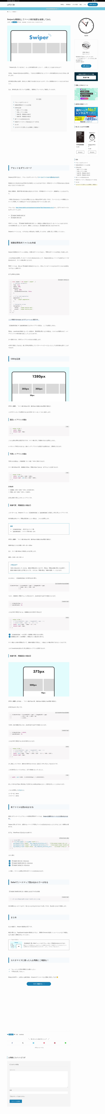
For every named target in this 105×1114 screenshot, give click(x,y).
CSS (20, 22)
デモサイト (21, 790)
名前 (11, 1090)
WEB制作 (14, 22)
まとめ (17, 124)
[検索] (97, 1)
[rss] (93, 1)
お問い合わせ (86, 66)
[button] (12, 1043)
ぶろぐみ (11, 4)
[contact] (95, 1)
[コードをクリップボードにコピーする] (67, 282)
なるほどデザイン (92, 145)
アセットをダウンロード (21, 102)
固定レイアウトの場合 (22, 110)
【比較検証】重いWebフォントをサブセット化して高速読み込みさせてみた (44, 943)
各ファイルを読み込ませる (22, 119)
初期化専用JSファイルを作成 (23, 105)
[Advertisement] (38, 147)
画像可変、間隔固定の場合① (24, 114)
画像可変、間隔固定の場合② (24, 116)
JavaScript (24, 22)
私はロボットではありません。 (18, 1096)
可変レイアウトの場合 (22, 112)
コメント (12, 1070)
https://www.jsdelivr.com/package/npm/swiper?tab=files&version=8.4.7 (35, 207)
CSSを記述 (18, 108)
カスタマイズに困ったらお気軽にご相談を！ (27, 127)
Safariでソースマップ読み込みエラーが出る (27, 122)
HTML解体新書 (80, 144)
